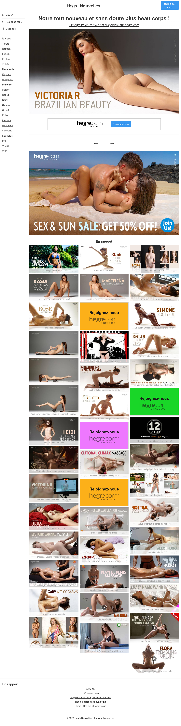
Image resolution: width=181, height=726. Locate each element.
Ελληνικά (7, 125)
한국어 (5, 145)
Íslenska (6, 38)
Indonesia (7, 130)
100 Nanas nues (90, 693)
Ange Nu (90, 689)
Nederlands (8, 69)
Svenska (6, 105)
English (6, 59)
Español (6, 74)
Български (7, 135)
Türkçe (5, 43)
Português (7, 79)
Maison (9, 14)
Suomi (5, 110)
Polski (5, 115)
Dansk (5, 94)
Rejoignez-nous (169, 5)
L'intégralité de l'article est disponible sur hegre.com (104, 24)
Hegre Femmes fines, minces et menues (90, 697)
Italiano (6, 89)
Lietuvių (6, 54)
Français (7, 84)
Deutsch (6, 48)
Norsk (5, 100)
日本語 (5, 64)
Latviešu (6, 120)
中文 (4, 151)
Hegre (83, 5)
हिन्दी (4, 140)
